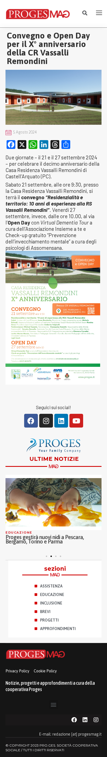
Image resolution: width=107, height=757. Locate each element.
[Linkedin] (61, 421)
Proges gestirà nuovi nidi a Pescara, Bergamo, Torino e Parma (44, 539)
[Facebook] (31, 421)
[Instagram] (46, 421)
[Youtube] (76, 421)
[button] (84, 13)
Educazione (18, 532)
